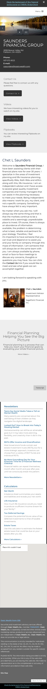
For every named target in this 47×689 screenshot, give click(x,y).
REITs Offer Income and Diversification (22, 442)
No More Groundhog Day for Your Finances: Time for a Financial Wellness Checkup (22, 461)
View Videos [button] (12, 119)
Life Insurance (10, 501)
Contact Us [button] (11, 93)
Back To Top (37, 681)
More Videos (23, 354)
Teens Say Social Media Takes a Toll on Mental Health (22, 412)
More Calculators (13, 539)
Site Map (4, 673)
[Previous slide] (2, 28)
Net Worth (9, 491)
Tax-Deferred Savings (14, 513)
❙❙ (26, 32)
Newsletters (11, 406)
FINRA (32, 627)
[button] (39, 11)
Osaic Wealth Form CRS (10, 620)
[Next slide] (44, 28)
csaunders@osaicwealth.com (16, 66)
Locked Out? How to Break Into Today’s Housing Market (22, 426)
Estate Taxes (10, 525)
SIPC (37, 627)
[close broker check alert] (44, 2)
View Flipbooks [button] (13, 144)
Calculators (10, 486)
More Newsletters (13, 477)
